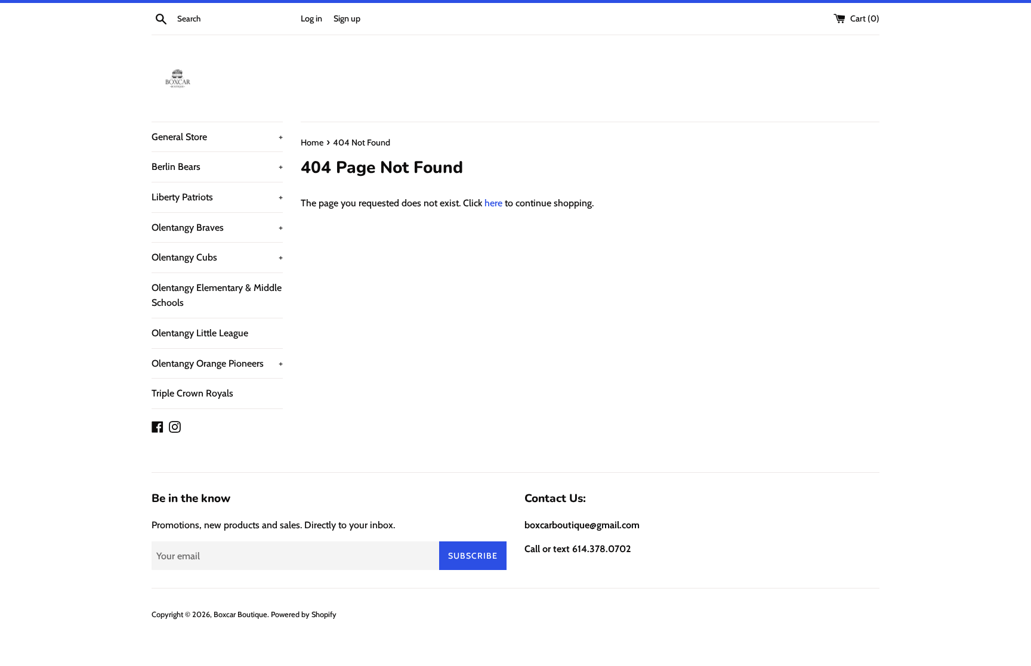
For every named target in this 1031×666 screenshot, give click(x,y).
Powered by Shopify (304, 614)
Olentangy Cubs (217, 257)
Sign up (347, 18)
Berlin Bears (217, 166)
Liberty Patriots (217, 197)
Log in (311, 18)
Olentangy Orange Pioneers (217, 363)
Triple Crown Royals (192, 393)
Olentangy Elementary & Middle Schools (217, 295)
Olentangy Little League (200, 333)
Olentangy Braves (217, 227)
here (493, 203)
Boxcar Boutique (240, 614)
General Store (217, 137)
